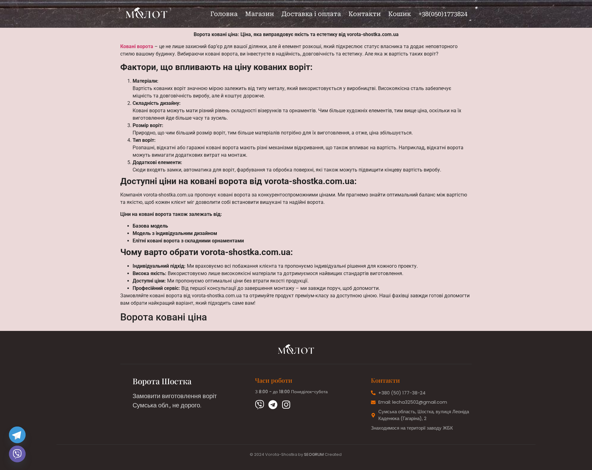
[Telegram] (273, 404)
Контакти (364, 14)
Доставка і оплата (311, 14)
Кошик (399, 14)
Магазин (259, 14)
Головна (224, 14)
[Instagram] (286, 404)
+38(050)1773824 (442, 14)
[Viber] (259, 404)
